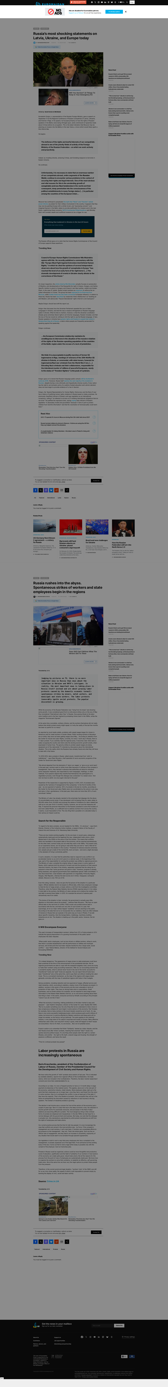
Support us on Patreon (76, 13)
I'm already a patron (114, 11)
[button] (121, 2)
